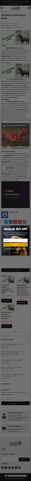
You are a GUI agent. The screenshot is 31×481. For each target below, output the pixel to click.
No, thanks (15, 252)
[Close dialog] (28, 227)
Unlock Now (15, 244)
